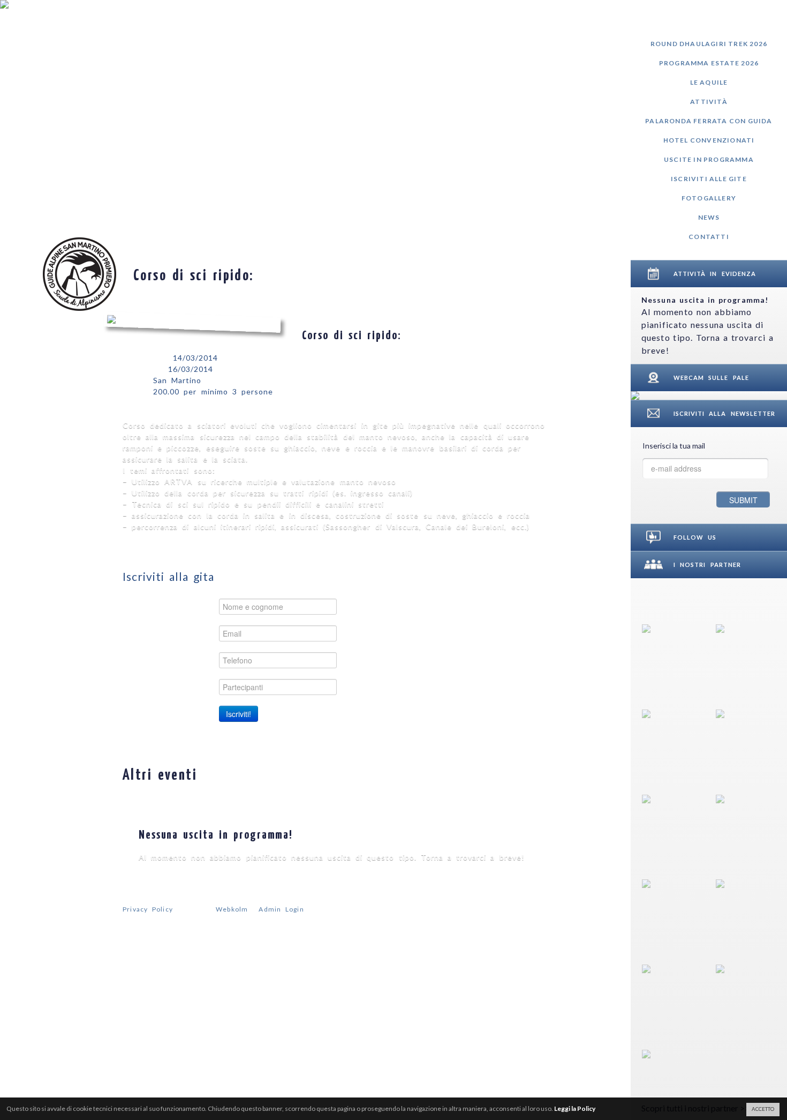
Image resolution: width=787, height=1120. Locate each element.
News (709, 217)
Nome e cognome (173, 606)
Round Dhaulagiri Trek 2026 (708, 44)
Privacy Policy (148, 909)
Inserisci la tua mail (673, 445)
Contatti (708, 237)
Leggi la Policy (574, 1108)
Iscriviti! (238, 713)
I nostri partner (707, 564)
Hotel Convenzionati (709, 140)
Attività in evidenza (715, 273)
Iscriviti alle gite (709, 179)
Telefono (190, 659)
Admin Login (281, 909)
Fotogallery (709, 198)
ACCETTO (763, 1109)
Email (198, 633)
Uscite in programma (709, 159)
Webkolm (232, 909)
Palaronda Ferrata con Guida (708, 121)
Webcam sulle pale (711, 377)
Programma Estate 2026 (709, 63)
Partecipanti (184, 686)
